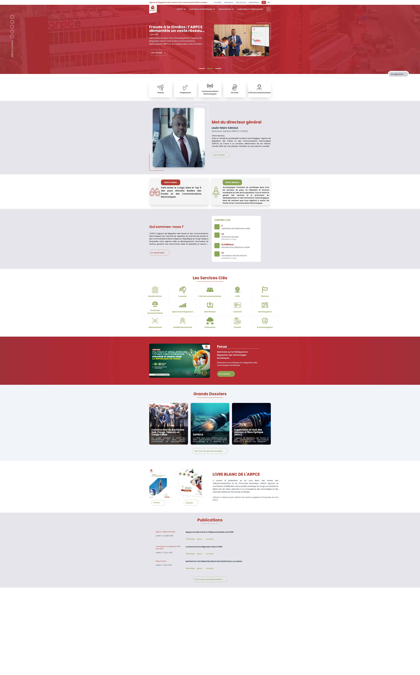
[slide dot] (202, 68)
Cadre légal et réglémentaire (250, 9)
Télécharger (190, 539)
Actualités (217, 2)
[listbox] (210, 43)
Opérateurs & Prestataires (200, 9)
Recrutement (241, 2)
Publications (228, 2)
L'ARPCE (179, 9)
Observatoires (224, 9)
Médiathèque (254, 2)
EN (269, 2)
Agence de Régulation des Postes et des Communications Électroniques (178, 2)
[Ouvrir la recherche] (268, 9)
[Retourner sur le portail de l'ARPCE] (153, 9)
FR (264, 2)
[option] (210, 43)
